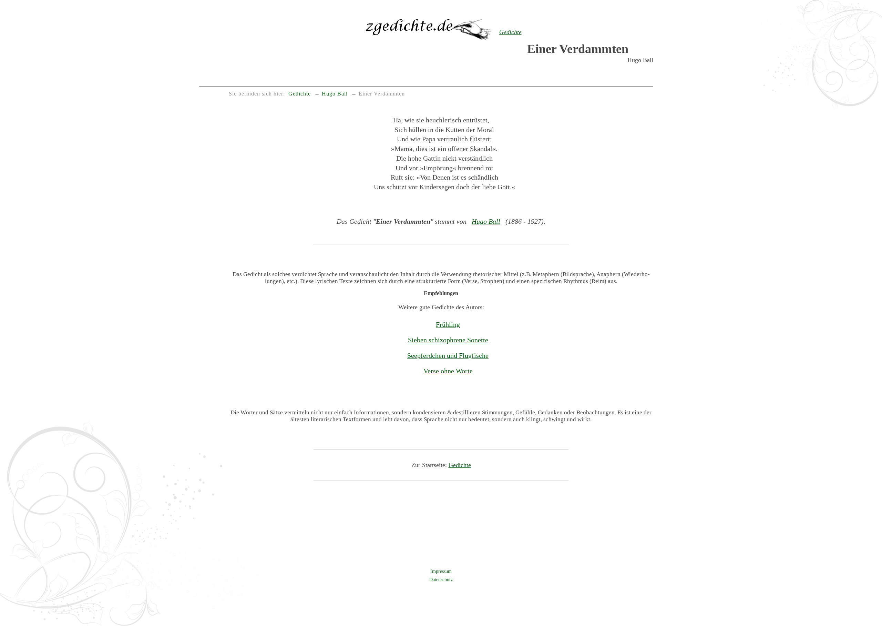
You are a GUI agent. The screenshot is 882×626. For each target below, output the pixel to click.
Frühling (448, 324)
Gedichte (460, 465)
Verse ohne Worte (448, 371)
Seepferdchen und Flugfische (448, 355)
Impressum (441, 571)
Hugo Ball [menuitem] (335, 94)
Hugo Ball (486, 221)
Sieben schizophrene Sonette (448, 340)
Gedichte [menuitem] (299, 94)
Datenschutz (441, 579)
